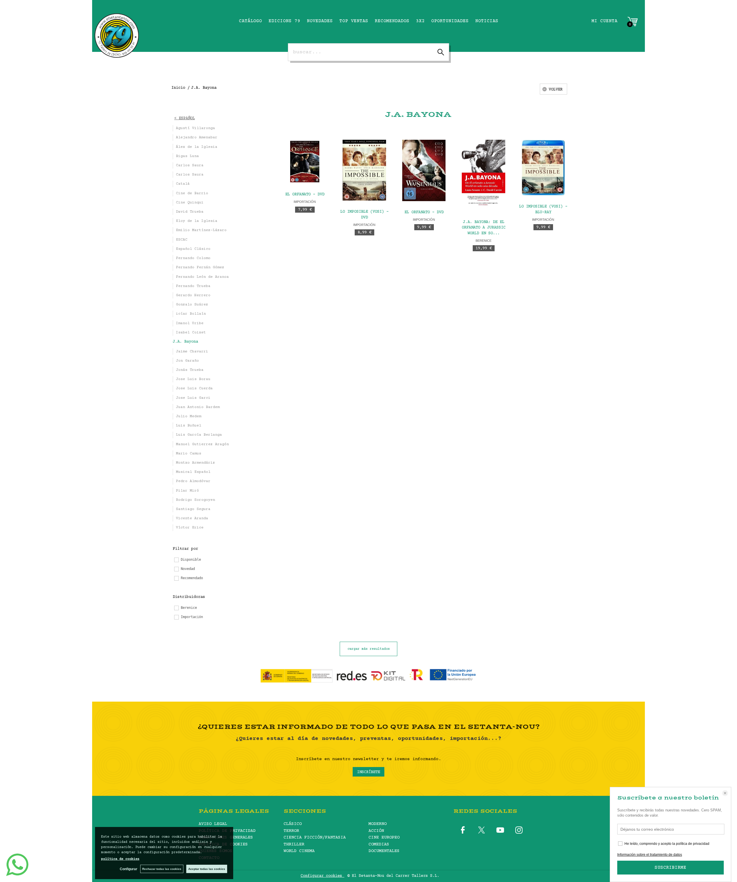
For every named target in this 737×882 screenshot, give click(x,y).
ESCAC (181, 240)
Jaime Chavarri (192, 352)
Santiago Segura (193, 509)
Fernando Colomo (193, 258)
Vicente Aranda (192, 518)
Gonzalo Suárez (192, 305)
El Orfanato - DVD (304, 194)
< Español (184, 118)
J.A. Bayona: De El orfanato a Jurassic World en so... (484, 228)
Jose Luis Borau (193, 379)
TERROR (291, 830)
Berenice (483, 240)
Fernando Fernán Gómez (200, 267)
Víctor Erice (190, 528)
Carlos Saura (190, 165)
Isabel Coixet (191, 332)
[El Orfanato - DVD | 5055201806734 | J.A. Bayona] (304, 161)
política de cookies (120, 859)
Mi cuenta (605, 21)
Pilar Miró (187, 491)
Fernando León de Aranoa (202, 277)
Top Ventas (353, 21)
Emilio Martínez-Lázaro (201, 230)
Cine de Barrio (192, 193)
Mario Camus (188, 454)
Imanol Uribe (190, 323)
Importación (305, 201)
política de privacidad (692, 844)
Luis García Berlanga (199, 435)
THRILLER (294, 844)
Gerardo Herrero (193, 295)
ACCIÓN (376, 830)
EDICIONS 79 (284, 21)
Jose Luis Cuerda (194, 388)
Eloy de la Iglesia (196, 221)
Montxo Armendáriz (195, 463)
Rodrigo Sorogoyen (195, 500)
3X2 (420, 21)
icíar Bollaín (191, 314)
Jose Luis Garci (193, 398)
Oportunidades (450, 21)
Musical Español (193, 472)
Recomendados (392, 21)
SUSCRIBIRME (670, 867)
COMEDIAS (378, 844)
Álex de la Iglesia (196, 147)
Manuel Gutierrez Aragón (202, 444)
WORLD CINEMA (299, 851)
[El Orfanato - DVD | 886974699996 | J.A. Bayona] (424, 170)
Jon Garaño (187, 361)
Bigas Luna (187, 156)
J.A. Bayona (185, 341)
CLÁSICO (293, 823)
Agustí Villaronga (195, 128)
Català (183, 184)
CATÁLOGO (250, 21)
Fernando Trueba (193, 286)
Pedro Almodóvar (193, 481)
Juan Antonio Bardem (198, 407)
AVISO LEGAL (213, 823)
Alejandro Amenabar (196, 137)
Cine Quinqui (190, 203)
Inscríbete (368, 772)
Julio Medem (188, 416)
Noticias (486, 21)
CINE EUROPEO (384, 837)
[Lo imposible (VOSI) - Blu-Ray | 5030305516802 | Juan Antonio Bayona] (543, 167)
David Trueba (190, 212)
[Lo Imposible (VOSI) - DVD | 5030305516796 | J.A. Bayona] (364, 170)
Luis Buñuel (188, 426)
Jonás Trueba (190, 370)
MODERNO (377, 823)
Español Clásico (193, 249)
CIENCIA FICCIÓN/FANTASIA (315, 837)
